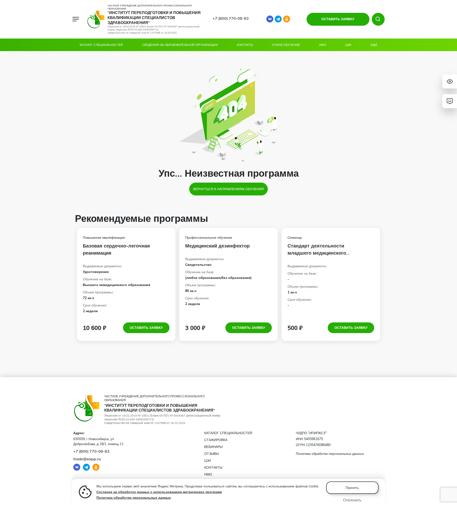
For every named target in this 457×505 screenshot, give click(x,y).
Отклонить (352, 500)
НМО (322, 45)
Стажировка (215, 440)
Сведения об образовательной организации (180, 45)
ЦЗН (348, 45)
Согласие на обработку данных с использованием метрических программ (159, 492)
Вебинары (213, 447)
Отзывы (211, 454)
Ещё (374, 45)
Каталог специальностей (101, 45)
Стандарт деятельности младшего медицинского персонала (317, 253)
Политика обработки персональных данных (133, 497)
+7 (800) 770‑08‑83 (231, 18)
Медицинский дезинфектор (217, 246)
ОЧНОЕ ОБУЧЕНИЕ (286, 45)
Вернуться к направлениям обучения (228, 189)
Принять (352, 488)
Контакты (245, 45)
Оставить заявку (146, 327)
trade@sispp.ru (87, 458)
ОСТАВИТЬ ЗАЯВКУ (337, 19)
